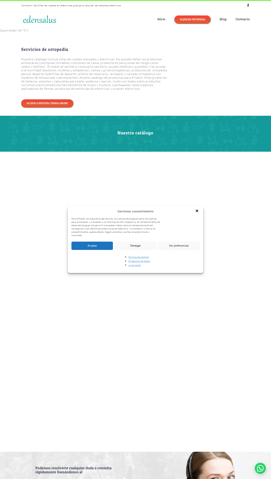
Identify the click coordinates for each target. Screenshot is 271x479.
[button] (197, 211)
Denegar (135, 245)
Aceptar (92, 245)
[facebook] (248, 5)
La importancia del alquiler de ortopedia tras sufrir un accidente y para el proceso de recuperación (80, 5)
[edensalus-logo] (39, 15)
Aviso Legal (134, 265)
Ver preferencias (179, 245)
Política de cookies (138, 257)
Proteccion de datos (139, 261)
